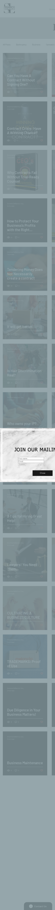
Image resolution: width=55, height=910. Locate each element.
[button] (43, 473)
